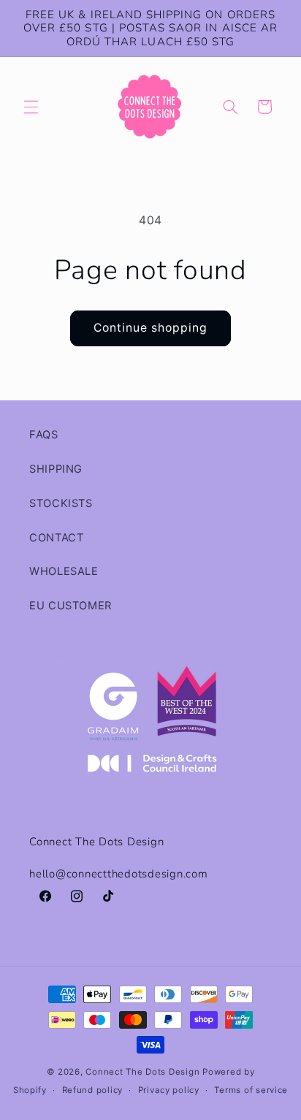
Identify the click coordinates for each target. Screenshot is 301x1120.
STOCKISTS (61, 503)
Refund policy (92, 1090)
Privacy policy (168, 1090)
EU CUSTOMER (70, 605)
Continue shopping (151, 328)
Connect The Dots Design (142, 1072)
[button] (30, 106)
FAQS (43, 434)
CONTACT (56, 537)
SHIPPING (56, 469)
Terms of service (251, 1090)
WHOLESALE (64, 571)
